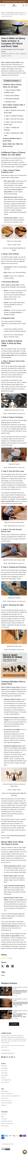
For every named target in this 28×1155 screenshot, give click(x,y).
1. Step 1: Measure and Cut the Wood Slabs (14, 112)
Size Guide (4, 1118)
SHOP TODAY (21, 1)
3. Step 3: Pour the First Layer (14, 119)
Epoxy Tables (4, 1075)
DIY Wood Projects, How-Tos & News (14, 12)
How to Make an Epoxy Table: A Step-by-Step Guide (14, 106)
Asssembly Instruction (6, 1121)
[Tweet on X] (2, 966)
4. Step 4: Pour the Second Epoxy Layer (13, 123)
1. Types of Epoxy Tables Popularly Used (12, 91)
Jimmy (3, 51)
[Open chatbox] (25, 1152)
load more (14, 1024)
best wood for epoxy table (17, 366)
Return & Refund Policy (7, 1093)
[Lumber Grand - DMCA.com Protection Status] (5, 1149)
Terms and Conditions (6, 1102)
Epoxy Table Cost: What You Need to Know (13, 145)
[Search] (5, 5)
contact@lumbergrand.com (7, 1053)
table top (22, 261)
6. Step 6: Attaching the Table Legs (13, 134)
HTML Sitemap (5, 1125)
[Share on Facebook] (7, 966)
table (3, 975)
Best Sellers (4, 1070)
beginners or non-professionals (10, 689)
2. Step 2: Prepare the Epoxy (13, 116)
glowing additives (16, 312)
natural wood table (19, 835)
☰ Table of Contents (11, 81)
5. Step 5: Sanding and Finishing (11, 129)
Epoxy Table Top (19, 914)
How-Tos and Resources (7, 1123)
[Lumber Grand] (14, 5)
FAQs (2, 1116)
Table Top (3, 1077)
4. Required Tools (9, 102)
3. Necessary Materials (11, 98)
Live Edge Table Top (6, 1080)
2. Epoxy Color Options (11, 95)
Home (2, 12)
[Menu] (1, 5)
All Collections (4, 1068)
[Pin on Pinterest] (12, 966)
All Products (4, 1066)
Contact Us (4, 1105)
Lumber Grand (7, 1147)
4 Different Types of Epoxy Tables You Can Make (12, 86)
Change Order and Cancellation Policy (10, 1096)
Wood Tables (4, 1073)
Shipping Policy (5, 1091)
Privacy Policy (4, 1098)
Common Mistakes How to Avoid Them (12, 140)
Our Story (3, 1114)
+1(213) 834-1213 (5, 1050)
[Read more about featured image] (14, 665)
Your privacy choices (6, 1100)
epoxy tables (20, 900)
